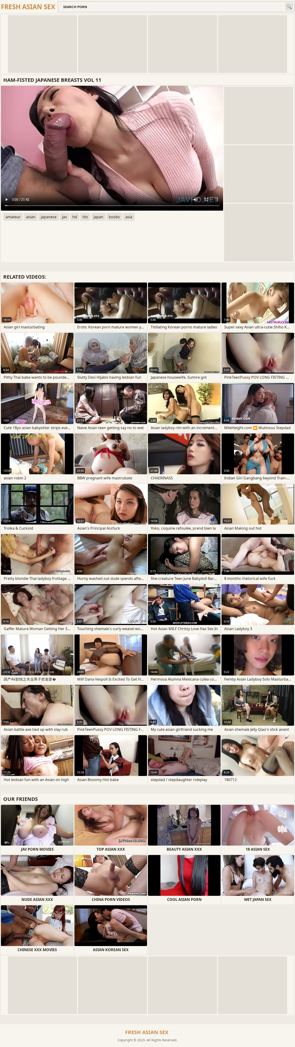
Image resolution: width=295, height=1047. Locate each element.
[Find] (289, 7)
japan (98, 216)
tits (85, 216)
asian (30, 216)
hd (74, 216)
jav (64, 216)
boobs (114, 216)
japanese (48, 216)
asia (128, 216)
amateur (13, 216)
